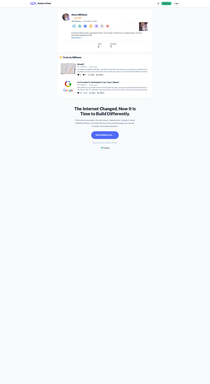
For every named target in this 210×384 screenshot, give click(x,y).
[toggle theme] (158, 3)
